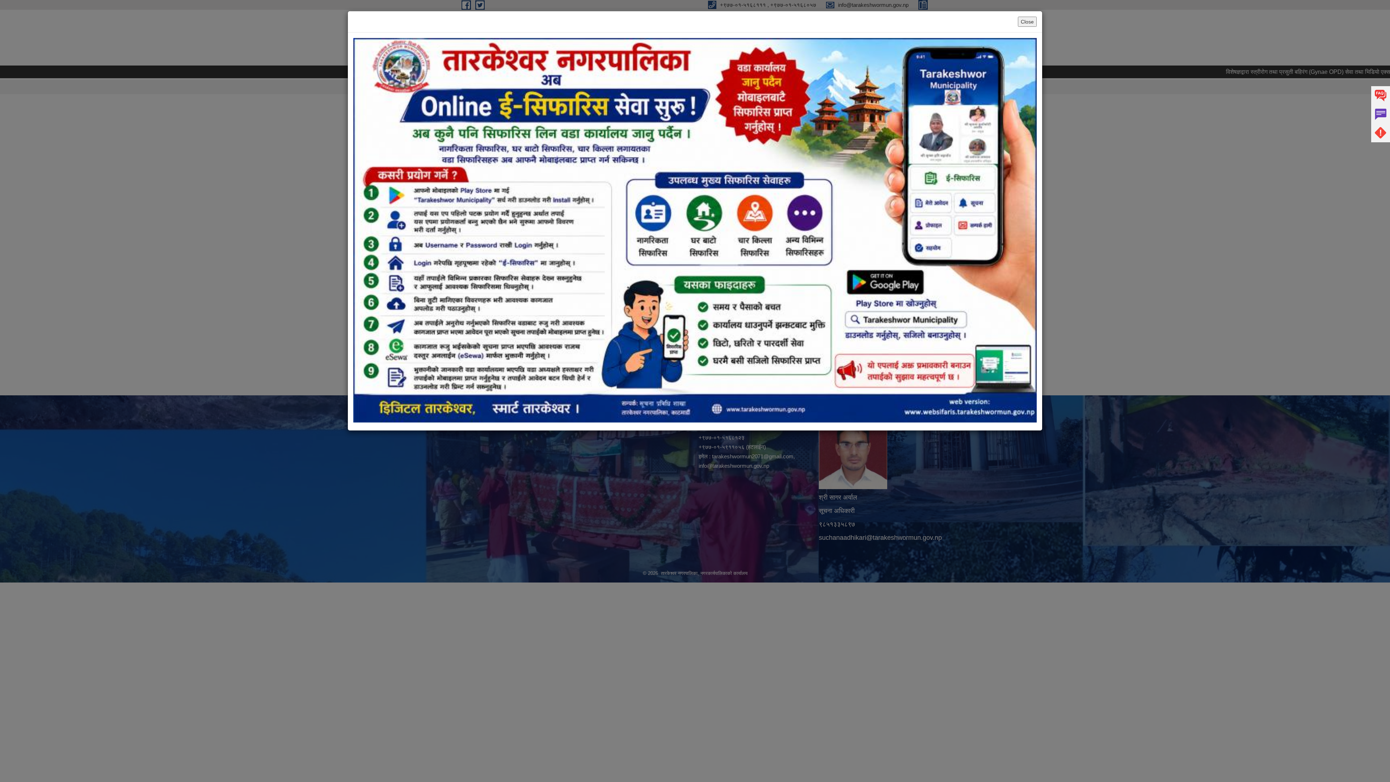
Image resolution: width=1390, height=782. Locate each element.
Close (1027, 22)
